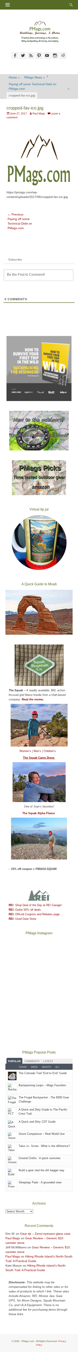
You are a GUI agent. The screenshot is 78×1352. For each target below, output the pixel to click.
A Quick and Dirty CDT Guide (37, 1121)
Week (34, 1067)
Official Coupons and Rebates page (34, 914)
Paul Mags (38, 113)
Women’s (26, 751)
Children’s (50, 751)
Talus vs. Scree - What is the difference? (44, 1146)
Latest (48, 1061)
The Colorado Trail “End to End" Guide (43, 1073)
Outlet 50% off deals (25, 909)
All (57, 1067)
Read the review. (33, 699)
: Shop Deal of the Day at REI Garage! (35, 905)
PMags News (34, 77)
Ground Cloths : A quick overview (39, 1158)
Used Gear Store (22, 918)
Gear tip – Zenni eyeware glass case (45, 1233)
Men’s (38, 751)
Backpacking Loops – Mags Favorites (42, 1085)
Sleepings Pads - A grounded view (40, 1182)
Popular (14, 1061)
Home (14, 77)
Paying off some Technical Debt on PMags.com (39, 86)
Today (23, 1067)
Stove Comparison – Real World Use (42, 1133)
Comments (32, 1061)
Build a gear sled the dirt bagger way (41, 1170)
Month (46, 1067)
